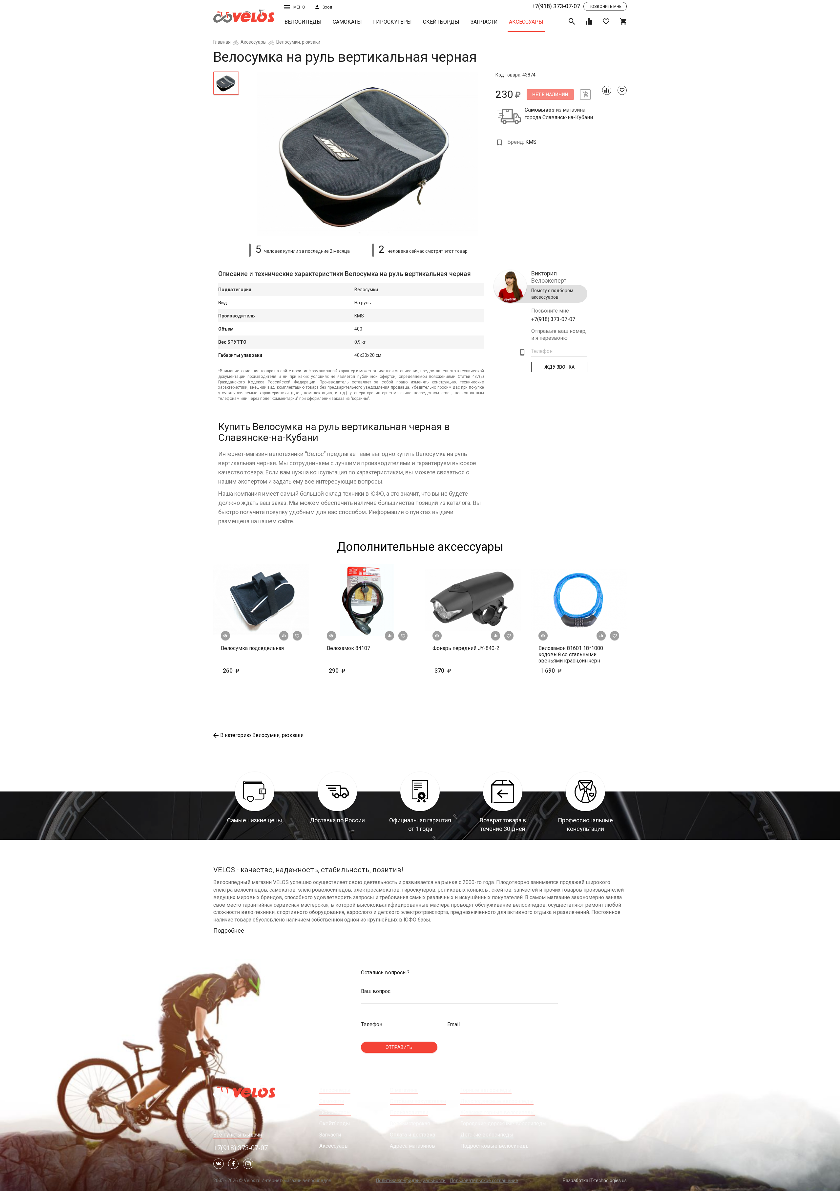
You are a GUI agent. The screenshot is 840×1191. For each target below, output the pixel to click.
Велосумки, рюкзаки (298, 42)
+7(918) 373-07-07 (556, 6)
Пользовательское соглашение (484, 1180)
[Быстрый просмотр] (225, 636)
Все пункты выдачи (237, 1135)
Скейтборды (441, 22)
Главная (222, 42)
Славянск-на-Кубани (567, 117)
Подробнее (228, 930)
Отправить (399, 1047)
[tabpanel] (367, 154)
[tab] (226, 83)
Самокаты (347, 22)
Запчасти (484, 22)
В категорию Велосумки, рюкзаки (262, 735)
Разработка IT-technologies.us (595, 1180)
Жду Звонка (559, 367)
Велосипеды (303, 22)
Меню (299, 7)
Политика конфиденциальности (411, 1180)
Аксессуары (526, 22)
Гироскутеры (392, 22)
